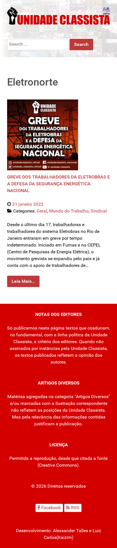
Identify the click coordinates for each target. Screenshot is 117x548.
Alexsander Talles (70, 530)
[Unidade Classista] (58, 15)
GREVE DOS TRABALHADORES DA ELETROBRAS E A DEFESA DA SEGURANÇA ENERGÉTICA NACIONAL (58, 183)
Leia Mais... (23, 281)
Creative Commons (58, 465)
